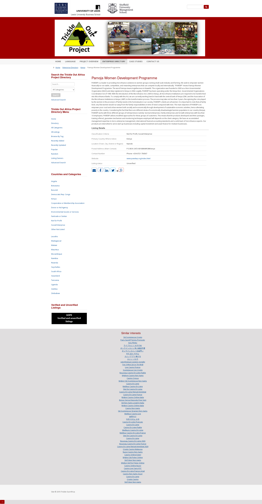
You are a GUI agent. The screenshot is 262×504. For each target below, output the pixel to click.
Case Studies (135, 61)
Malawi (54, 245)
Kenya (83, 67)
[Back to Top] (2, 502)
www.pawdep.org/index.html (138, 158)
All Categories (56, 127)
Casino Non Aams (132, 408)
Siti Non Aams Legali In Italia (132, 403)
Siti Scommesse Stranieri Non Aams (132, 411)
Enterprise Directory (113, 61)
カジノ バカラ (132, 359)
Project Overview (89, 61)
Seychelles (55, 267)
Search (56, 95)
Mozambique (56, 254)
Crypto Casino (133, 479)
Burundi (54, 190)
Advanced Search (58, 99)
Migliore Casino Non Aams (133, 375)
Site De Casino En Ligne (132, 389)
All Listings (55, 132)
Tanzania (55, 280)
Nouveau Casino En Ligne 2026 (132, 441)
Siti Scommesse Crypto (132, 337)
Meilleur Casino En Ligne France (133, 433)
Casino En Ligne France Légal (133, 471)
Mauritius (55, 249)
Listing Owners (57, 158)
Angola (54, 181)
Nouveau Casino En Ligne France (132, 444)
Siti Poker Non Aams (132, 460)
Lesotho (54, 236)
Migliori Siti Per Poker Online (132, 463)
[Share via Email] (94, 170)
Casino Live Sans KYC (133, 468)
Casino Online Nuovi (132, 465)
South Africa (56, 271)
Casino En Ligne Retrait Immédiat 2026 (132, 446)
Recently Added (57, 140)
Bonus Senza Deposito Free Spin (132, 400)
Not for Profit (56, 220)
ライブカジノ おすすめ (133, 345)
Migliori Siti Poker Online (133, 457)
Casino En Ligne (132, 383)
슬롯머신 (132, 416)
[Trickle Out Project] (130, 38)
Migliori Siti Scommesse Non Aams (133, 381)
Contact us (153, 61)
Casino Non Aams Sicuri (132, 474)
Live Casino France (132, 367)
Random (54, 154)
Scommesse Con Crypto (133, 370)
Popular (54, 149)
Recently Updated (58, 145)
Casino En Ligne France (132, 394)
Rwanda (54, 262)
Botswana (55, 185)
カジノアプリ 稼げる (133, 356)
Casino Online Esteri (132, 454)
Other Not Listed (58, 229)
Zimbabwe (55, 293)
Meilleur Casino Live (132, 413)
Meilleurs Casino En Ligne (132, 430)
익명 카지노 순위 (132, 419)
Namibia (54, 258)
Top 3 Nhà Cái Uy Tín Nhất (132, 364)
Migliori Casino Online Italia (133, 397)
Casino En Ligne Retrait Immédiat (132, 392)
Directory (55, 123)
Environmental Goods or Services (65, 212)
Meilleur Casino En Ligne (133, 386)
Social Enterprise (58, 225)
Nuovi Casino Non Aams (133, 452)
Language (70, 61)
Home (58, 61)
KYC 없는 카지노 (132, 353)
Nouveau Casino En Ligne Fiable (133, 373)
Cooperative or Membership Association (67, 203)
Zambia (54, 289)
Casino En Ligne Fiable (133, 427)
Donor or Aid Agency (59, 207)
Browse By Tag (57, 136)
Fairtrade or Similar (59, 216)
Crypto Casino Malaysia (132, 449)
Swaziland (55, 276)
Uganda (54, 284)
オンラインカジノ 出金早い (133, 351)
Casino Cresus (133, 378)
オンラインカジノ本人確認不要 (132, 348)
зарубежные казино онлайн (132, 362)
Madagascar (56, 241)
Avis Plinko (132, 342)
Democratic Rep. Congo (60, 194)
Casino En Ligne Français (133, 422)
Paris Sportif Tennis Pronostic (132, 340)
